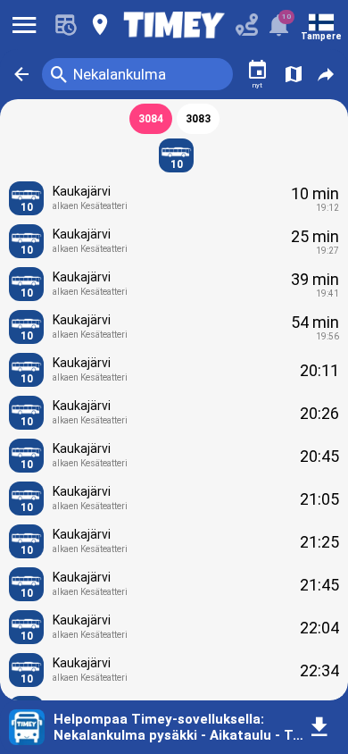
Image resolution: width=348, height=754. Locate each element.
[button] (21, 74)
